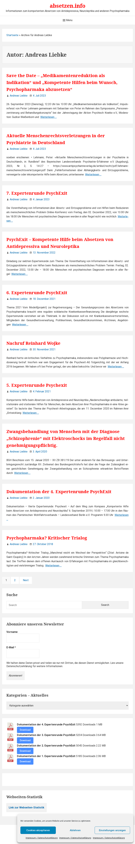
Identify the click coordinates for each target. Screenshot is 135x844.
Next (26, 580)
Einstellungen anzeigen (112, 830)
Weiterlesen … (48, 117)
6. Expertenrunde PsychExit (36, 292)
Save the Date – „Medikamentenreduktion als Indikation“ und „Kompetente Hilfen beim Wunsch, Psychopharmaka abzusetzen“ (62, 82)
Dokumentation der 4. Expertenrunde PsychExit (58, 491)
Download (25, 730)
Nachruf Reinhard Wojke (33, 343)
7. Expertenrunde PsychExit (36, 193)
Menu (68, 20)
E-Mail (11, 647)
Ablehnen (75, 830)
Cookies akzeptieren (38, 830)
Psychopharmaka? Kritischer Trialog (46, 538)
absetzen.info (67, 5)
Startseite (12, 35)
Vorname (12, 631)
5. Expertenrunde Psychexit (36, 385)
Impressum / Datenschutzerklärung (42, 838)
